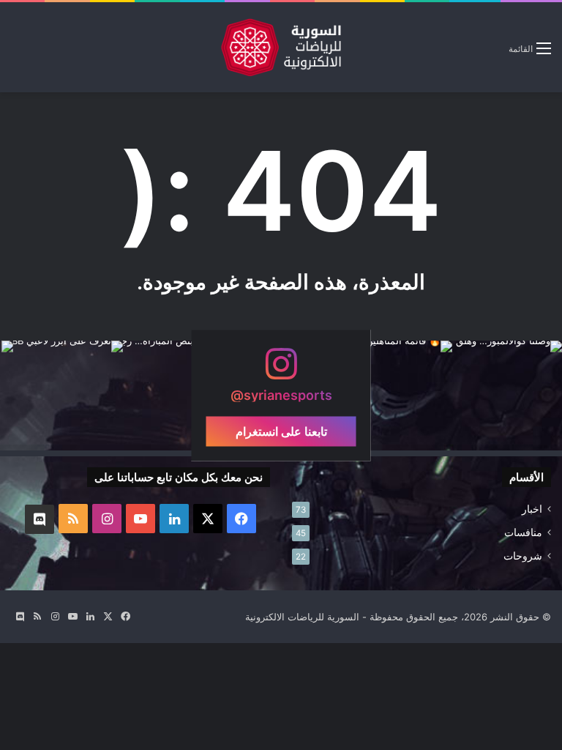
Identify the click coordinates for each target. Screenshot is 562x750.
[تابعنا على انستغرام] (281, 371)
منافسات (523, 532)
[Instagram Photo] (507, 395)
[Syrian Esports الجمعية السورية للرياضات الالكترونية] (281, 47)
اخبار (532, 509)
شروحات (522, 556)
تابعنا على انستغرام (281, 431)
